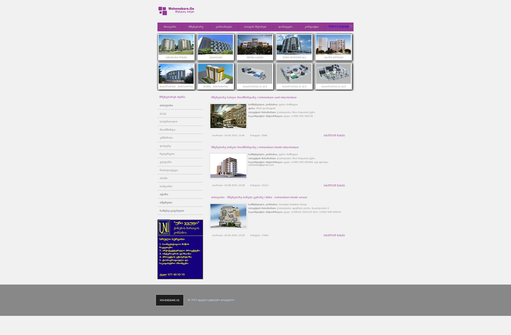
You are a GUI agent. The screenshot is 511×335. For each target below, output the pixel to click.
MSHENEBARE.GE (169, 300)
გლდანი (166, 162)
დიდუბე (165, 145)
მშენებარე (195, 26)
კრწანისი (166, 137)
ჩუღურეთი (167, 153)
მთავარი (170, 26)
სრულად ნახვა (334, 135)
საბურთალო (168, 121)
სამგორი (166, 186)
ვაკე (163, 113)
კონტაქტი (312, 26)
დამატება (285, 26)
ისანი (164, 178)
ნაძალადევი (169, 170)
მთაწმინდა (167, 129)
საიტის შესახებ (255, 26)
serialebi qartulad (504, 286)
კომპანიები (224, 26)
